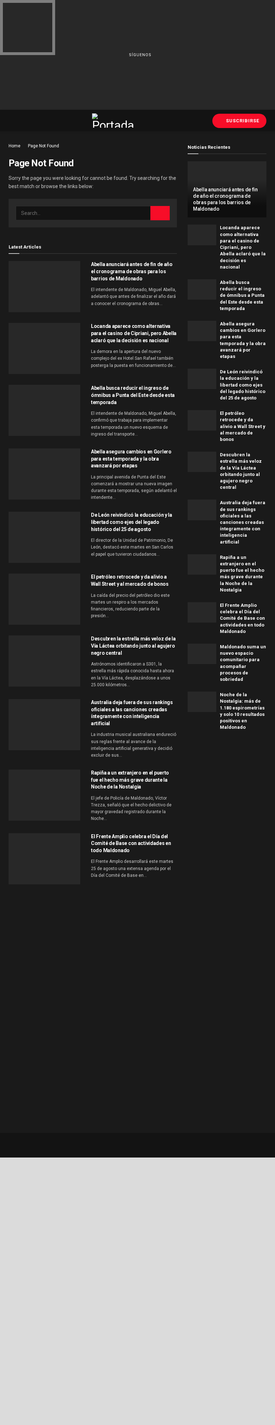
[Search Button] (160, 213)
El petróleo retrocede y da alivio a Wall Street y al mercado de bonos (242, 426)
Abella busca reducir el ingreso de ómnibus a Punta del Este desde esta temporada (133, 395)
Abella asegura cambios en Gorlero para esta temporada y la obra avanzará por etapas (131, 458)
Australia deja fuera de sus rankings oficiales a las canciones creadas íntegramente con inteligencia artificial (242, 522)
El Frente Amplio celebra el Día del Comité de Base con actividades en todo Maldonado (131, 843)
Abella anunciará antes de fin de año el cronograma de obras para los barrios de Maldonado (132, 271)
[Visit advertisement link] (227, 786)
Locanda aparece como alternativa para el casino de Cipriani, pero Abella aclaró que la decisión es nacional (134, 333)
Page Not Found (43, 145)
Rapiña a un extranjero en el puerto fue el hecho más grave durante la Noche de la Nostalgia (130, 780)
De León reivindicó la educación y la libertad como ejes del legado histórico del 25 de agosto (131, 522)
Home (14, 145)
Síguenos (139, 55)
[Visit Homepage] (113, 120)
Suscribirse (242, 120)
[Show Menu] (12, 120)
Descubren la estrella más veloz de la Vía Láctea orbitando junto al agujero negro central (133, 645)
